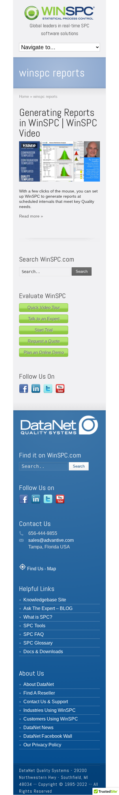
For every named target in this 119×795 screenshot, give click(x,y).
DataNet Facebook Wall (47, 736)
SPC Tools (34, 625)
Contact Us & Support (45, 701)
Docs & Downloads (43, 651)
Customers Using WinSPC (50, 718)
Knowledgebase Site (44, 599)
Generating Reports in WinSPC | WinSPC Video (58, 123)
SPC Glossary (38, 642)
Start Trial (44, 329)
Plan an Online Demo (44, 352)
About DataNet (38, 684)
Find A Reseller (39, 693)
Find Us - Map (41, 568)
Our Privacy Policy (42, 744)
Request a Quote (44, 341)
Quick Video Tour (43, 307)
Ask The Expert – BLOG (47, 608)
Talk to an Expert (44, 318)
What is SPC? (37, 617)
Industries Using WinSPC (49, 710)
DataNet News (38, 727)
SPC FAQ (33, 634)
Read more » (31, 216)
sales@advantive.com (51, 540)
